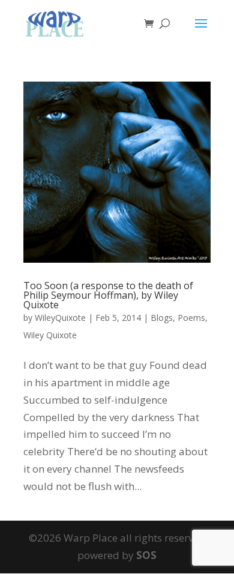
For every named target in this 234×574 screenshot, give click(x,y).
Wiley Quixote (50, 335)
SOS (146, 555)
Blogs (162, 317)
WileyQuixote (60, 317)
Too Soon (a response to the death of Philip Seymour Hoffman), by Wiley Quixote (108, 295)
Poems (191, 317)
